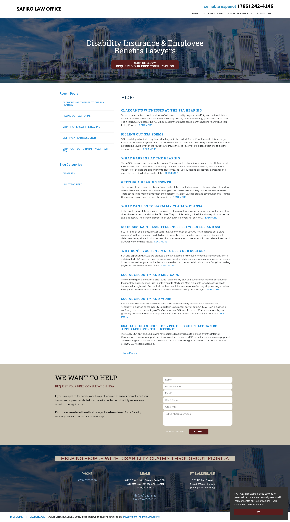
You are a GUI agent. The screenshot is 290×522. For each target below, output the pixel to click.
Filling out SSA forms (142, 134)
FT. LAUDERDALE (35, 516)
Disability (69, 173)
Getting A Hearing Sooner (146, 182)
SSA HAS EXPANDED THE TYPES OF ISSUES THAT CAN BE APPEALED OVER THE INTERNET (169, 327)
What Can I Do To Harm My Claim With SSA (162, 206)
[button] (265, 504)
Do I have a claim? (213, 13)
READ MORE (145, 125)
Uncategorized (72, 184)
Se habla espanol (220, 6)
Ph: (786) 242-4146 (145, 495)
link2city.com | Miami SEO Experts (141, 516)
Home (195, 13)
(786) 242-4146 (255, 6)
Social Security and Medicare (150, 275)
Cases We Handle (238, 13)
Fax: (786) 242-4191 (145, 499)
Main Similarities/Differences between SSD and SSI (170, 227)
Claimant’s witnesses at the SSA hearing (161, 110)
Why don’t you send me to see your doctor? (163, 251)
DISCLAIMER (17, 516)
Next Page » (130, 353)
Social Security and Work (146, 299)
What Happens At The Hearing (150, 158)
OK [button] (258, 512)
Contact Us (264, 13)
